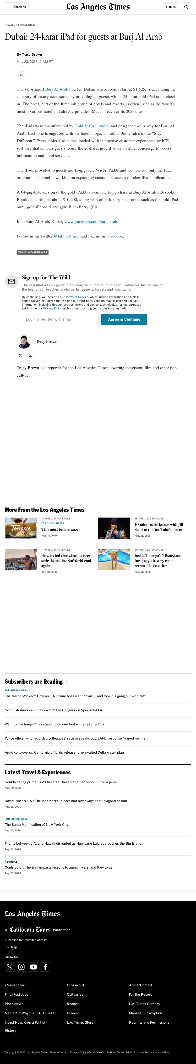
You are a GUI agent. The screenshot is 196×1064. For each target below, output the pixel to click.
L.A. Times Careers (144, 1004)
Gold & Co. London (92, 126)
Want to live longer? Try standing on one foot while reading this (54, 724)
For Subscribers (52, 523)
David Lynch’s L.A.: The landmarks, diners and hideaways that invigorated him (66, 801)
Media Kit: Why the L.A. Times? (29, 1013)
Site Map (11, 947)
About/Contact (140, 985)
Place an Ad (14, 1004)
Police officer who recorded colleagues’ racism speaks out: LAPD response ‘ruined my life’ (76, 738)
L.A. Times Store (80, 1022)
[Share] (22, 74)
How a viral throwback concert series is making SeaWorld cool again (66, 561)
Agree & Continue (124, 319)
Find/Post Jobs (16, 994)
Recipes (73, 1004)
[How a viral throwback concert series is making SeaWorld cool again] (21, 559)
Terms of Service (76, 297)
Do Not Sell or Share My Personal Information (143, 1052)
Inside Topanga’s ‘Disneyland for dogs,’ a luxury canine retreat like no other (158, 561)
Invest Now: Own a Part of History (25, 1026)
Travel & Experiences (20, 25)
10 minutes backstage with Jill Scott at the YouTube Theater (159, 527)
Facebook (114, 236)
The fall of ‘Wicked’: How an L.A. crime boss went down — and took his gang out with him (75, 696)
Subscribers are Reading (34, 681)
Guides (72, 1013)
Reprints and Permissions (149, 1022)
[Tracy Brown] (24, 342)
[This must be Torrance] (21, 528)
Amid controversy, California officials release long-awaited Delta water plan (64, 752)
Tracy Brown (46, 342)
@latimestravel (67, 236)
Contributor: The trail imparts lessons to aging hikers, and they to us (58, 867)
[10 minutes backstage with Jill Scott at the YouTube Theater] (114, 528)
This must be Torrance (59, 530)
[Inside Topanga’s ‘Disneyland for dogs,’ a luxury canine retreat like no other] (114, 559)
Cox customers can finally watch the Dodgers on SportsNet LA (53, 710)
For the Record (140, 994)
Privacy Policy (52, 308)
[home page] (98, 7)
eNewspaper (15, 985)
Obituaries (75, 994)
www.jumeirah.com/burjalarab (90, 221)
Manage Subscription (145, 1013)
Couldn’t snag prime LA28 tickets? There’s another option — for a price (61, 782)
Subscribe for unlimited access (25, 940)
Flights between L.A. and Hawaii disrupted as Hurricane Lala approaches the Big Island (73, 843)
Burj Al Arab (56, 89)
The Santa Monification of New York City (36, 824)
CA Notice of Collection (101, 1052)
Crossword (75, 985)
